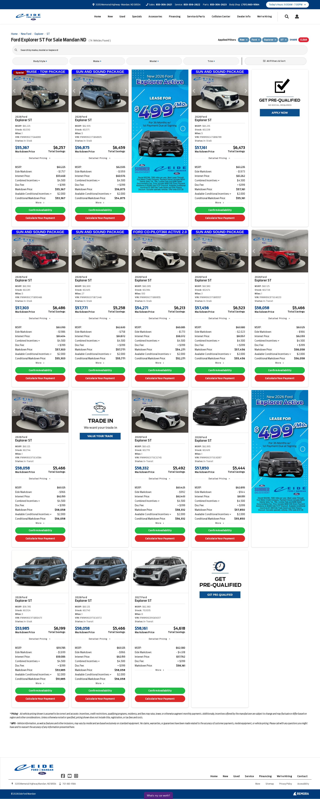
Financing (174, 16)
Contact (302, 776)
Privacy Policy (285, 783)
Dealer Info (244, 16)
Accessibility (303, 783)
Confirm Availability (40, 210)
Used (122, 16)
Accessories (155, 16)
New (110, 16)
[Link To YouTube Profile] (69, 776)
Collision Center (221, 16)
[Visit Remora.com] (301, 794)
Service (249, 776)
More (38, 202)
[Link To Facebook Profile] (63, 776)
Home (97, 16)
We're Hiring (264, 16)
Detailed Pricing (38, 158)
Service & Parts (196, 16)
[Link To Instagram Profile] (76, 776)
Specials (137, 16)
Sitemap (270, 783)
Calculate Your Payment (40, 217)
